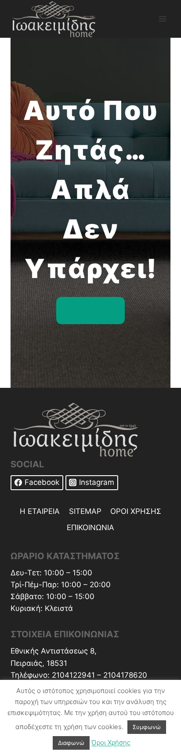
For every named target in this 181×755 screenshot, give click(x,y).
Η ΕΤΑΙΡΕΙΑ (40, 511)
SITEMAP (85, 511)
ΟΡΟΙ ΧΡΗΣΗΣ (135, 511)
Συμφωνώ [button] (147, 726)
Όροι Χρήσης (110, 742)
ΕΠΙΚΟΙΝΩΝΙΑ (90, 527)
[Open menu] (162, 18)
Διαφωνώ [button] (71, 742)
